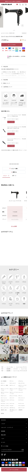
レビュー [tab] (5, 175)
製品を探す (3, 434)
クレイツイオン (15, 219)
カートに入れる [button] (11, 121)
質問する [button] (15, 172)
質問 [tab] (13, 175)
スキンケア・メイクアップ (7, 427)
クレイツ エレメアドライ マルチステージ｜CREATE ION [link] (14, 115)
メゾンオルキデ (22, 405)
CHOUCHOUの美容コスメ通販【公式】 (9, 150)
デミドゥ (20, 395)
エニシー (3, 383)
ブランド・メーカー (23, 150)
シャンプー (21, 392)
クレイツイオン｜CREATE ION (8, 33)
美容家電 (8, 368)
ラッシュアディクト (5, 407)
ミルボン (12, 405)
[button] (9, 119)
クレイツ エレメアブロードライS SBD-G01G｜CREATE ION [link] (14, 127)
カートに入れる (12, 44)
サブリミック (12, 385)
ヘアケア (3, 423)
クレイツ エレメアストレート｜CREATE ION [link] (14, 139)
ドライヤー (24, 33)
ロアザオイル (12, 407)
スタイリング (3, 395)
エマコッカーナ (13, 383)
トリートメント (4, 397)
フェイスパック (22, 397)
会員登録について (7, 86)
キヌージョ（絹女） (5, 385)
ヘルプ (2, 438)
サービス (3, 442)
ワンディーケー (22, 407)
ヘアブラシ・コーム (5, 403)
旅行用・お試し (4, 409)
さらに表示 (14, 226)
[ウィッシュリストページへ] (17, 4)
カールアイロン (22, 383)
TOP (2, 367)
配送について (6, 83)
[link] (4, 118)
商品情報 (5, 79)
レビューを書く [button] (14, 168)
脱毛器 (2, 413)
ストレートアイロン (13, 395)
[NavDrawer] (22, 4)
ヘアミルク (12, 403)
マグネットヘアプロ (5, 405)
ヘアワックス (21, 403)
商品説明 (5, 66)
